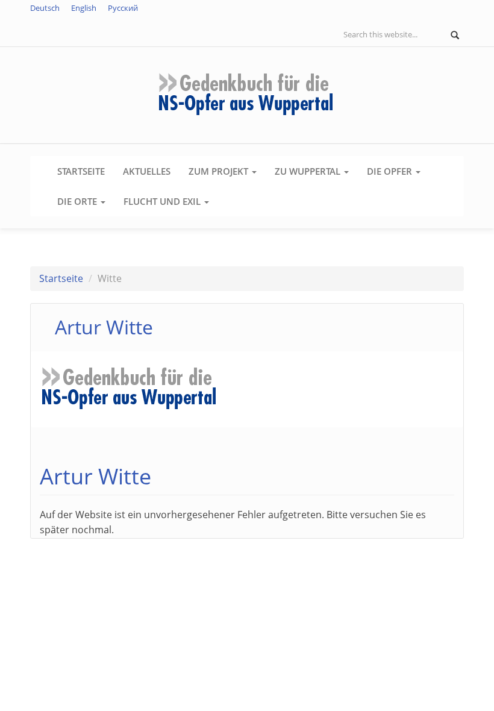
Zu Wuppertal (309, 171)
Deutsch (45, 7)
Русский (123, 7)
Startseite (81, 171)
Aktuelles (146, 171)
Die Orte (78, 201)
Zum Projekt (220, 171)
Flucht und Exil (163, 201)
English (83, 7)
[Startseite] (247, 94)
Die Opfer (390, 171)
